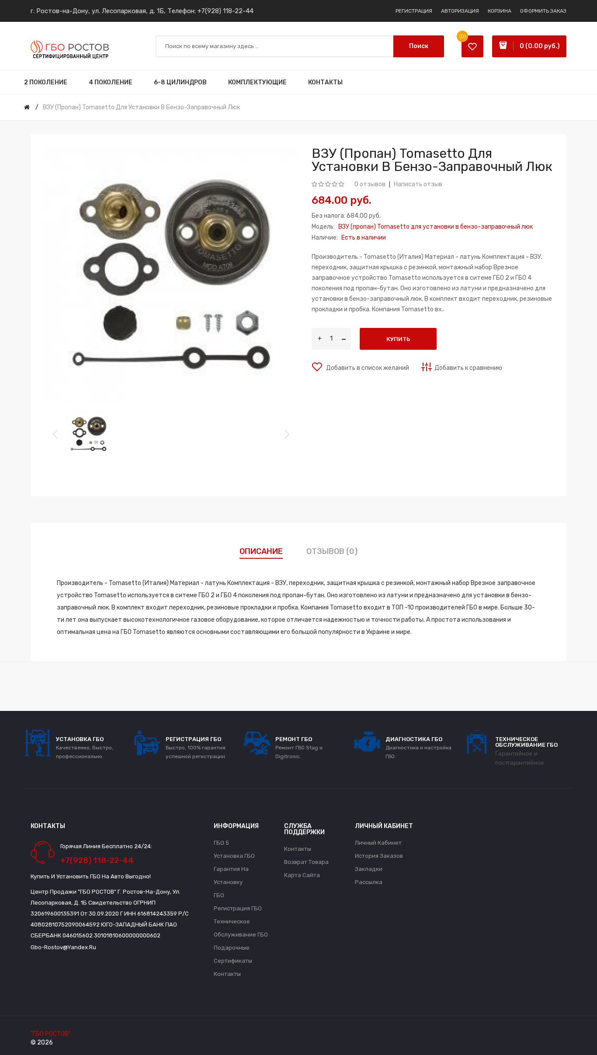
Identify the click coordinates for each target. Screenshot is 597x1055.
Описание (261, 551)
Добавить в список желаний (367, 368)
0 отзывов (369, 184)
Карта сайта (302, 875)
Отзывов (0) (332, 551)
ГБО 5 (221, 842)
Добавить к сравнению (468, 368)
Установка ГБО (234, 856)
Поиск (418, 46)
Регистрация (414, 11)
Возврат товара (306, 862)
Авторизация (460, 11)
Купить (398, 339)
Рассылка (368, 882)
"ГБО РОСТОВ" (51, 1034)
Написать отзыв (418, 184)
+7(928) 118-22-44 (225, 11)
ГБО (219, 895)
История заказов (379, 856)
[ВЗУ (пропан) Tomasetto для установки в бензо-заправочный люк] (89, 434)
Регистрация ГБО (238, 908)
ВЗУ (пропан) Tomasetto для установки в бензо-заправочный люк (141, 107)
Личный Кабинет (378, 842)
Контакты (227, 974)
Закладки (368, 869)
